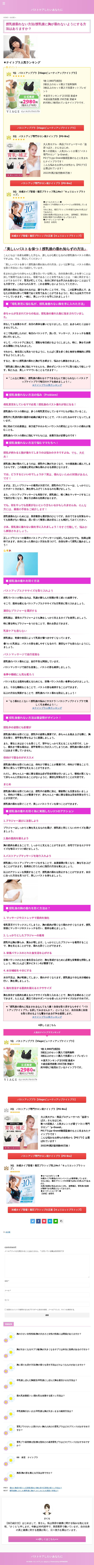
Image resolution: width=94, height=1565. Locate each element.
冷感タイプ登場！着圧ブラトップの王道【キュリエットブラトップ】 (47, 235)
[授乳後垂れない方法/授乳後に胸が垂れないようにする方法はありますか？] (50, 1221)
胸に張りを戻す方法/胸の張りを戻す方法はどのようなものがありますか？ (51, 1365)
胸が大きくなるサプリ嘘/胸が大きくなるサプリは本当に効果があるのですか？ (53, 1349)
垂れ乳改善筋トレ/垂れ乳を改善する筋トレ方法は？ (41, 1395)
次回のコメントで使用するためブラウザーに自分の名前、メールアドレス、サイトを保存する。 (41, 1309)
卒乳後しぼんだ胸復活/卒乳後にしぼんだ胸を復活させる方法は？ (47, 1380)
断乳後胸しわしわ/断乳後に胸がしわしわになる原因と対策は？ (34, 1491)
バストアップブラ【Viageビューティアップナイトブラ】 (47, 128)
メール (8, 1290)
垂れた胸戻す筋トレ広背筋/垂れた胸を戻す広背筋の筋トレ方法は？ (36, 1488)
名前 (7, 1281)
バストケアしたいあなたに (47, 9)
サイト (7, 1300)
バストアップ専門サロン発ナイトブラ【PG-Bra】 (47, 183)
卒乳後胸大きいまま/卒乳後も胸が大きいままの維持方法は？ (45, 1411)
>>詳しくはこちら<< (47, 1539)
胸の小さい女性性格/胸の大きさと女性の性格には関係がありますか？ (49, 1334)
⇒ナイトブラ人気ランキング (47, 385)
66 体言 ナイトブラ (27, 1457)
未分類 (8, 1232)
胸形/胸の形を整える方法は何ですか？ (35, 1473)
